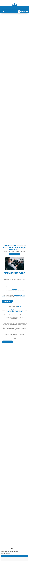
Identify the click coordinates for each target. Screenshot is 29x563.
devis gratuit (19, 306)
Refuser (14, 557)
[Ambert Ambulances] (14, 5)
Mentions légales (21, 561)
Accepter (14, 555)
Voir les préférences (14, 559)
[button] (27, 548)
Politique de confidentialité (14, 561)
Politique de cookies (8, 561)
